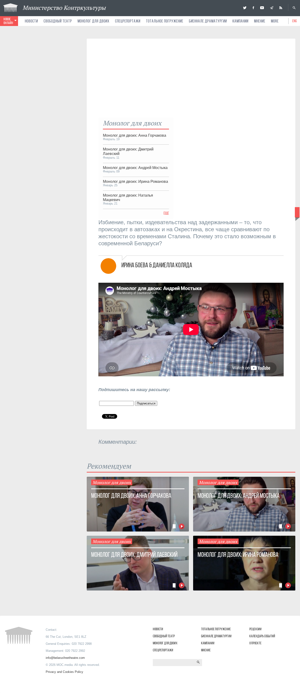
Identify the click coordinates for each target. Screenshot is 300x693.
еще (166, 213)
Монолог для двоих (93, 21)
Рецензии (255, 629)
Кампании (240, 21)
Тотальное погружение (164, 21)
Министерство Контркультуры (64, 7)
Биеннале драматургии (208, 21)
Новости (31, 21)
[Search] (294, 8)
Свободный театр (58, 21)
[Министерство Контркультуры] (245, 8)
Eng (294, 21)
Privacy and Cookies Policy (64, 672)
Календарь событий (262, 636)
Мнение (259, 21)
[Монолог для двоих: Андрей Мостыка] (105, 108)
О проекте (255, 643)
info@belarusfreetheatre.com (65, 658)
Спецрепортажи (127, 21)
